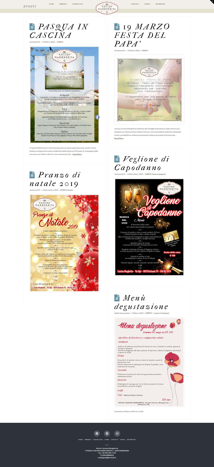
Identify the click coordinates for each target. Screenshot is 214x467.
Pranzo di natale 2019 (55, 179)
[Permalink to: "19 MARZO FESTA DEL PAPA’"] (149, 89)
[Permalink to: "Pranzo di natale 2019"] (64, 243)
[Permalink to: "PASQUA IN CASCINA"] (64, 95)
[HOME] (107, 8)
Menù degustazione (141, 302)
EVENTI (60, 42)
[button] (212, 2)
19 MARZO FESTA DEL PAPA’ (142, 35)
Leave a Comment (161, 313)
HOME (80, 439)
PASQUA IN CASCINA (59, 31)
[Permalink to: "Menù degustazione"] (149, 362)
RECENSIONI (131, 439)
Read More (77, 154)
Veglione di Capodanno (142, 163)
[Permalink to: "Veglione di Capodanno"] (149, 227)
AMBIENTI (88, 439)
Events (70, 190)
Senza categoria (159, 174)
